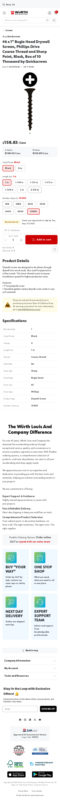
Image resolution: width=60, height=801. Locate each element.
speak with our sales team (34, 542)
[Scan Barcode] (54, 20)
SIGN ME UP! (48, 709)
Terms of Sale (37, 791)
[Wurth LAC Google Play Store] (42, 774)
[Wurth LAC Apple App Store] (16, 774)
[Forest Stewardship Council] (15, 764)
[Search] (47, 20)
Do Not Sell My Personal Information (30, 795)
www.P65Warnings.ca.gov (29, 309)
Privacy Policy (23, 791)
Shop (11, 37)
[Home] (19, 13)
